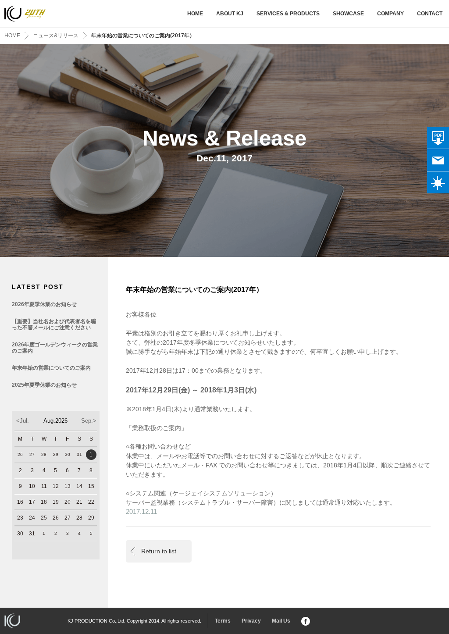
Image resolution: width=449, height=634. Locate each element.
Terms (223, 621)
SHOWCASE (348, 14)
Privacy (251, 621)
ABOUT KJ (229, 14)
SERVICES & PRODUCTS (288, 14)
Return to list (158, 551)
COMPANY (390, 14)
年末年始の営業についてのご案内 (51, 368)
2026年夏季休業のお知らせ (44, 304)
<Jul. (22, 420)
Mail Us (281, 621)
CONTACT (429, 14)
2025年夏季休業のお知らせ (44, 385)
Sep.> (88, 420)
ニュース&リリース (55, 35)
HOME (195, 14)
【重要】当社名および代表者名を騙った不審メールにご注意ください (54, 324)
